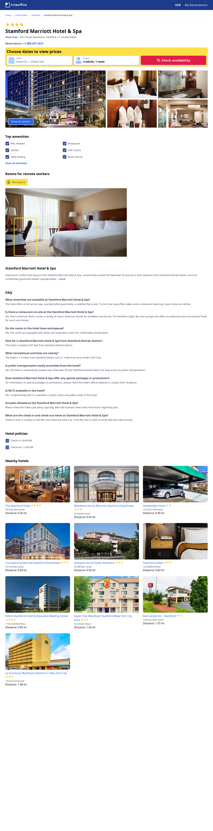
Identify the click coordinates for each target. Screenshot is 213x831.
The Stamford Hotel (17, 506)
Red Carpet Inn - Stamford (159, 616)
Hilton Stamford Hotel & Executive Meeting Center (37, 616)
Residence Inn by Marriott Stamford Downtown (104, 506)
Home (8, 15)
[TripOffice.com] (16, 5)
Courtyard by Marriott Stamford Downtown (32, 563)
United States (21, 15)
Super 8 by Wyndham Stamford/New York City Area (103, 618)
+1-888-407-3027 (33, 43)
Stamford (35, 15)
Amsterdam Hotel (154, 506)
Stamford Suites (153, 563)
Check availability (176, 60)
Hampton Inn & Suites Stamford (94, 563)
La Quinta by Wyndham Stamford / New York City (36, 673)
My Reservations (196, 5)
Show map (11, 37)
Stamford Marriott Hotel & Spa (58, 15)
